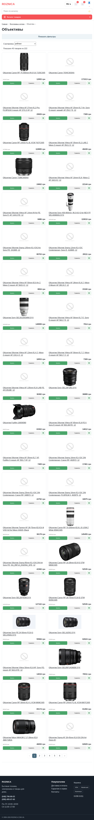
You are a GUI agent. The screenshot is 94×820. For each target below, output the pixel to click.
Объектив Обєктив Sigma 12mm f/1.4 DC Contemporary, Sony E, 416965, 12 (66, 249)
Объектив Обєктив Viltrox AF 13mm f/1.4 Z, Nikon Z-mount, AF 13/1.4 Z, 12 (23, 354)
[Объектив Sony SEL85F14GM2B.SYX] (70, 656)
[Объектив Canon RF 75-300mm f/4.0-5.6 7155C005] (24, 62)
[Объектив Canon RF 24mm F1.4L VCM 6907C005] (70, 691)
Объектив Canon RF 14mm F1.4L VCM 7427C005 (23, 143)
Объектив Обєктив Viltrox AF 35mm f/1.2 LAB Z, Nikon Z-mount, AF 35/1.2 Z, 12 (68, 144)
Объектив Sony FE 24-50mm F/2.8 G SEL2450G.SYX (18, 634)
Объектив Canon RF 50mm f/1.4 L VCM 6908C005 (23, 703)
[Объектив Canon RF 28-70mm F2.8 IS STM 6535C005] (70, 586)
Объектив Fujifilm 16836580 (14, 423)
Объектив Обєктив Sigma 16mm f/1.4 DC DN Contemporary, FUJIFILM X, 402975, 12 (67, 494)
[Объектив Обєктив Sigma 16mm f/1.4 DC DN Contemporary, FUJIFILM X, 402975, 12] (70, 481)
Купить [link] (12, 83)
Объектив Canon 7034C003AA (61, 73)
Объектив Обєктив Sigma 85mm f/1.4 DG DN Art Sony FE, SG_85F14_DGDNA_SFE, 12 (23, 564)
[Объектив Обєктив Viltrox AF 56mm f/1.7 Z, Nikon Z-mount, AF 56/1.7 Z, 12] (70, 341)
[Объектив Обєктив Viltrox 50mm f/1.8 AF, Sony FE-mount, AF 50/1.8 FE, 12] (24, 656)
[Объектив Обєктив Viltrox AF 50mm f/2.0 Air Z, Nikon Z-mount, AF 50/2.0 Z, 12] (24, 271)
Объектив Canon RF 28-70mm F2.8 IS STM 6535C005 (67, 599)
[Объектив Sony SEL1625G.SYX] (70, 621)
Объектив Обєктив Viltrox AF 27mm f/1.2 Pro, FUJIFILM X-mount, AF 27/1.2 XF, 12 (21, 109)
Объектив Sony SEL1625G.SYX (62, 633)
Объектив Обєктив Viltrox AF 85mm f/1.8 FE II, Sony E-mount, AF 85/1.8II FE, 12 (68, 424)
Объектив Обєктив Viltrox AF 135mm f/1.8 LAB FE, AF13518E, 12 (24, 389)
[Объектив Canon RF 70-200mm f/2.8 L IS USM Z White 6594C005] (70, 516)
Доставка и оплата (59, 786)
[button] (43, 83)
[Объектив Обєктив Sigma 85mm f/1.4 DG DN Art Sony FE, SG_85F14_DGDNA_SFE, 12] (24, 551)
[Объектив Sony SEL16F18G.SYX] (70, 376)
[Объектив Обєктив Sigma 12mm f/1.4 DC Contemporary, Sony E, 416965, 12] (70, 236)
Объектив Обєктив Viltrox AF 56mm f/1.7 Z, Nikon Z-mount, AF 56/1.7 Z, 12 (69, 354)
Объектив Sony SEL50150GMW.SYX (18, 318)
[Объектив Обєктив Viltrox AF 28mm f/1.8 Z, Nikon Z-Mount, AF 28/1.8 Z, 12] (70, 271)
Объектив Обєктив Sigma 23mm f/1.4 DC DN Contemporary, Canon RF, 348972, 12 (21, 494)
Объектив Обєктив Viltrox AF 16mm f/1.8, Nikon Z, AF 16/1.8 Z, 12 (69, 179)
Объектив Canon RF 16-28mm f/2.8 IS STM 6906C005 (66, 564)
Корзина (77, 783)
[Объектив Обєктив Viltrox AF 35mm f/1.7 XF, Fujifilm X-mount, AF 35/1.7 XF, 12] (24, 446)
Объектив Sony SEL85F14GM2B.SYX (64, 668)
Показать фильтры (47, 37)
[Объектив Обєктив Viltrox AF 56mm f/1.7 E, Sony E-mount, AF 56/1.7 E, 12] (70, 306)
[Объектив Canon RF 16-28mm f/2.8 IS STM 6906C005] (70, 551)
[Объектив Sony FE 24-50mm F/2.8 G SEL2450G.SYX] (24, 621)
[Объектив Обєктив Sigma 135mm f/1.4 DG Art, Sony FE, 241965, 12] (24, 236)
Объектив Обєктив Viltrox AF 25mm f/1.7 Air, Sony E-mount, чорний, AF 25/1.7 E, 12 (69, 109)
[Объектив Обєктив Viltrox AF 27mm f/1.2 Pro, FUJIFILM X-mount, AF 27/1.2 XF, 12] (24, 96)
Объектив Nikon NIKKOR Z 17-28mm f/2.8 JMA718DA (20, 739)
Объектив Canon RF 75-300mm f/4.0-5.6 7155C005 (24, 73)
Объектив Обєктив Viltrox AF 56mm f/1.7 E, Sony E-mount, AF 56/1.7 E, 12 (69, 319)
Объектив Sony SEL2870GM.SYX (17, 598)
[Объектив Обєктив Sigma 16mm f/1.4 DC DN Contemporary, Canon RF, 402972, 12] (70, 446)
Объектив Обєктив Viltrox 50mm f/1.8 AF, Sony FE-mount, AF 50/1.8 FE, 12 (24, 669)
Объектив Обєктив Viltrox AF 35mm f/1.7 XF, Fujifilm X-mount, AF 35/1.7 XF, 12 (21, 459)
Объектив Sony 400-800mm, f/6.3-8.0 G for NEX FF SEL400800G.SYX (70, 214)
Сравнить (31, 83)
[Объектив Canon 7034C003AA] (70, 62)
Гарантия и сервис (59, 789)
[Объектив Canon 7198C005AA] (24, 166)
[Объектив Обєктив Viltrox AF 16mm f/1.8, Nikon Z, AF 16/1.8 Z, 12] (70, 166)
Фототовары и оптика (17, 24)
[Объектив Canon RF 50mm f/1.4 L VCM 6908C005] (24, 691)
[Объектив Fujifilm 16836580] (24, 411)
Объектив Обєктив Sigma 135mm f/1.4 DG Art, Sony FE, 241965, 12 (22, 249)
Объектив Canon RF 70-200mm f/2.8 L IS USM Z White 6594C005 (69, 529)
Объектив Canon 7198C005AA (16, 178)
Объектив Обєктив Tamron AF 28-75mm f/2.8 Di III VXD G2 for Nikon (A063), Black (23, 529)
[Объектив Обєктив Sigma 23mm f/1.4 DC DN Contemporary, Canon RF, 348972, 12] (24, 481)
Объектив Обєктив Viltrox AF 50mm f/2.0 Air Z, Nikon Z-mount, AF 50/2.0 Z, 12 (22, 284)
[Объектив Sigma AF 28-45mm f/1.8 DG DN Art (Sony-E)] (70, 726)
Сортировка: (8, 44)
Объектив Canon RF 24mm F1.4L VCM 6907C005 (69, 703)
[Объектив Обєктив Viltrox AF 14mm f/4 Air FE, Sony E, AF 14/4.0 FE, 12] (24, 202)
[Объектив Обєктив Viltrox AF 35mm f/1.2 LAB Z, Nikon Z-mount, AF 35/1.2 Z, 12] (70, 131)
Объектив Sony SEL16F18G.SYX (62, 388)
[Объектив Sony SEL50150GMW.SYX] (24, 306)
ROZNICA (8, 4)
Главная (4, 24)
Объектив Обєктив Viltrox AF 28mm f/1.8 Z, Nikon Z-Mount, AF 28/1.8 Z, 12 (69, 284)
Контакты (55, 792)
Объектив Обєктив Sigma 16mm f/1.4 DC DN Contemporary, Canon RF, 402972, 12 (67, 459)
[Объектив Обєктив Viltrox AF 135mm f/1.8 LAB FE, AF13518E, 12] (24, 376)
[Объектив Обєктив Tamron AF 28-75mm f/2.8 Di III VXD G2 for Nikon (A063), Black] (24, 516)
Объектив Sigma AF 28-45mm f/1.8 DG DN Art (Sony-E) (67, 739)
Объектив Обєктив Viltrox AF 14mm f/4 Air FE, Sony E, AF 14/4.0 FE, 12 (22, 214)
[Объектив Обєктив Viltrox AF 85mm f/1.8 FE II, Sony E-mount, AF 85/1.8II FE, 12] (70, 411)
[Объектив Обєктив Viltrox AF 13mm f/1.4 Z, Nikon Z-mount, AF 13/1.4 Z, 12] (24, 341)
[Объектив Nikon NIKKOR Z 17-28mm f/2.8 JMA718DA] (24, 726)
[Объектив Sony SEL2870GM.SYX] (24, 586)
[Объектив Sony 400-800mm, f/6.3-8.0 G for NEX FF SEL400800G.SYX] (70, 202)
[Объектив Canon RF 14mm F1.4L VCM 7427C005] (24, 131)
